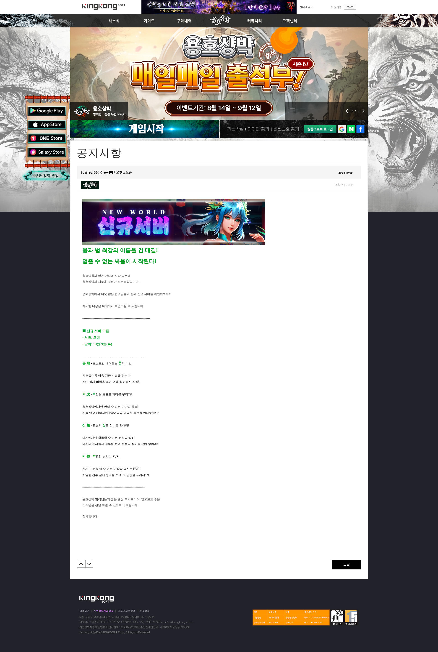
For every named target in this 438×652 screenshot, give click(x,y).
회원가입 (336, 7)
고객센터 (289, 21)
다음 (89, 564)
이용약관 (84, 611)
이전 (81, 564)
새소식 (114, 21)
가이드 (149, 21)
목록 (346, 565)
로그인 (350, 7)
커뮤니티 (254, 21)
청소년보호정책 (126, 611)
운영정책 (144, 611)
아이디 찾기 (258, 129)
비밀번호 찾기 (286, 129)
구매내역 (184, 21)
